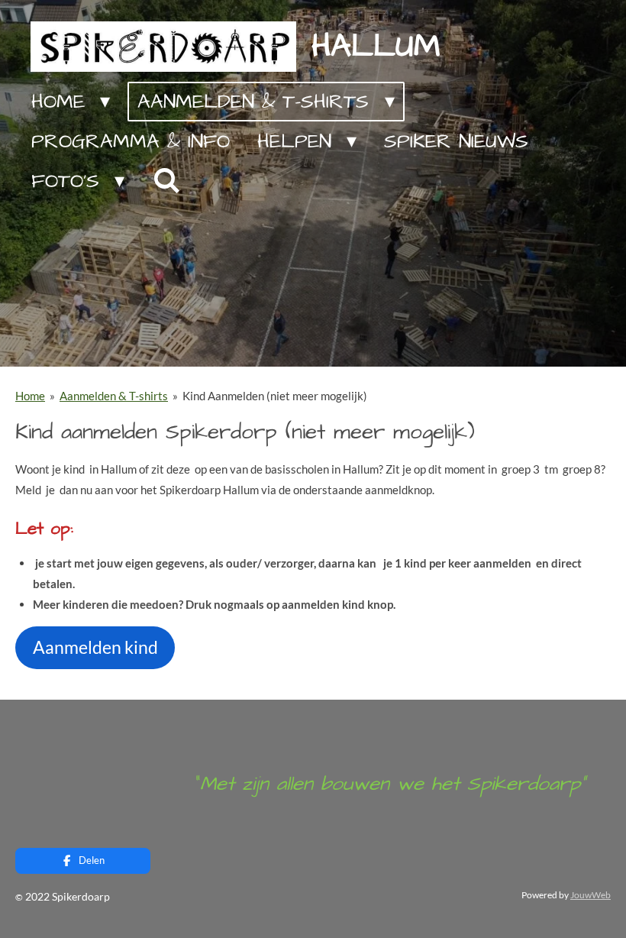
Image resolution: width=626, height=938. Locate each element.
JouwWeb (590, 894)
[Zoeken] (165, 181)
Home (30, 396)
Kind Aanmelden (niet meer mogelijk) (274, 396)
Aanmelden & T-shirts (114, 396)
